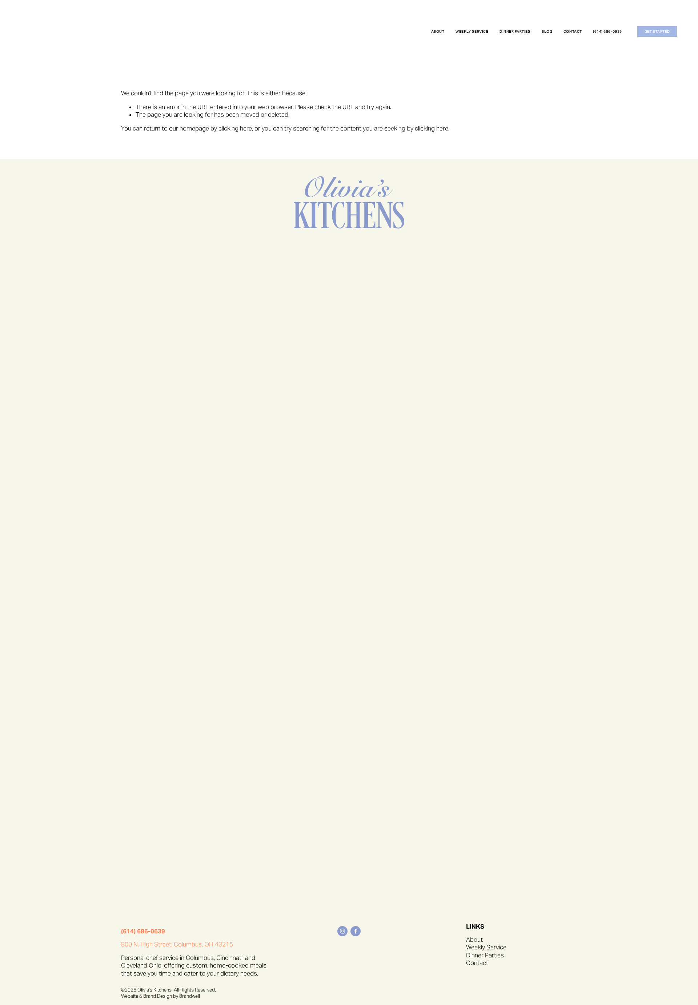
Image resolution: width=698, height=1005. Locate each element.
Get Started (657, 31)
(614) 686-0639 (607, 31)
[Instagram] (342, 931)
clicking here (235, 128)
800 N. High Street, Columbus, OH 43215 (177, 944)
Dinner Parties (515, 31)
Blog (547, 31)
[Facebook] (355, 931)
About (438, 31)
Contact (572, 31)
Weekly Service (472, 31)
